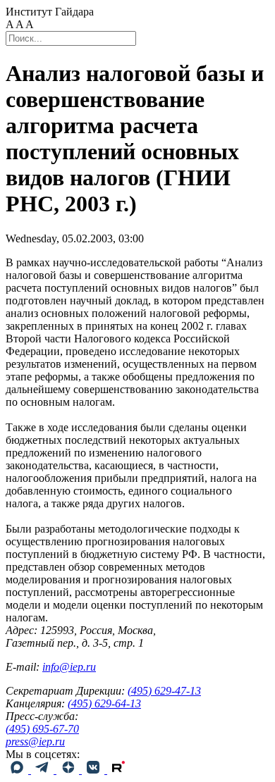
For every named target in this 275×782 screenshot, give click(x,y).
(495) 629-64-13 (104, 703)
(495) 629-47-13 (164, 691)
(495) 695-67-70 (42, 729)
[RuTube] (118, 770)
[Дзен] (69, 770)
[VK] (94, 770)
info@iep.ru (69, 667)
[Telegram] (43, 770)
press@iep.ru (35, 741)
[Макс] (18, 770)
